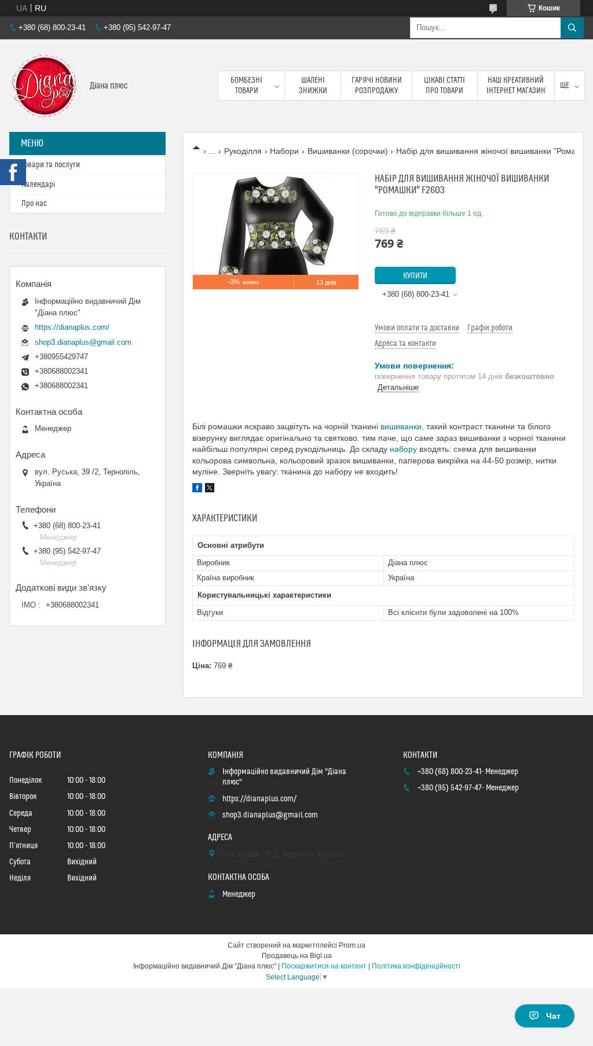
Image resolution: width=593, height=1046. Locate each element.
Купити (415, 276)
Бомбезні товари (246, 85)
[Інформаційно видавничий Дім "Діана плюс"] (45, 85)
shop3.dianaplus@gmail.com (83, 342)
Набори (284, 151)
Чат (553, 1016)
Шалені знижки (313, 85)
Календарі (38, 184)
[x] (209, 489)
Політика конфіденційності (416, 966)
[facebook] (197, 489)
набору (403, 449)
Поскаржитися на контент (324, 966)
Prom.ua (352, 945)
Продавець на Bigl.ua (297, 956)
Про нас (34, 203)
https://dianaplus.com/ (72, 327)
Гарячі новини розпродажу (377, 85)
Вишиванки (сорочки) (348, 151)
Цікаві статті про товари (444, 85)
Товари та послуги (50, 165)
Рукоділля (243, 151)
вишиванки (401, 426)
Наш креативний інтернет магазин (516, 85)
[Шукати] (572, 27)
